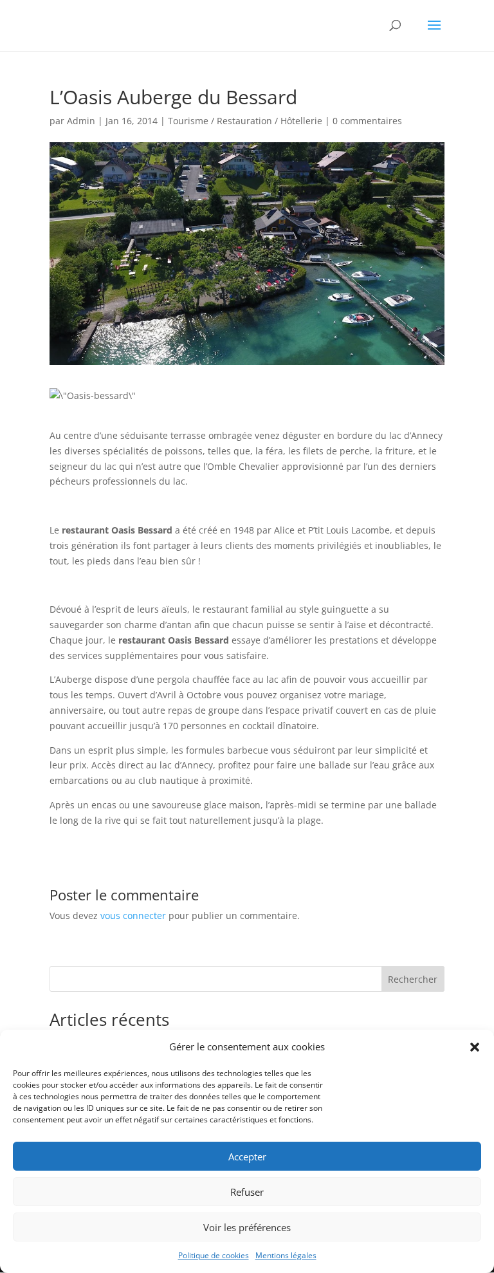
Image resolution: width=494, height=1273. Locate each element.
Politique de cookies (213, 1255)
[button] (474, 1047)
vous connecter (133, 915)
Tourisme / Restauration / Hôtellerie (245, 121)
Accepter (247, 1156)
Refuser (247, 1191)
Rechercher (412, 979)
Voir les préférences (247, 1227)
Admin (81, 121)
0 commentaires (367, 121)
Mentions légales (285, 1255)
